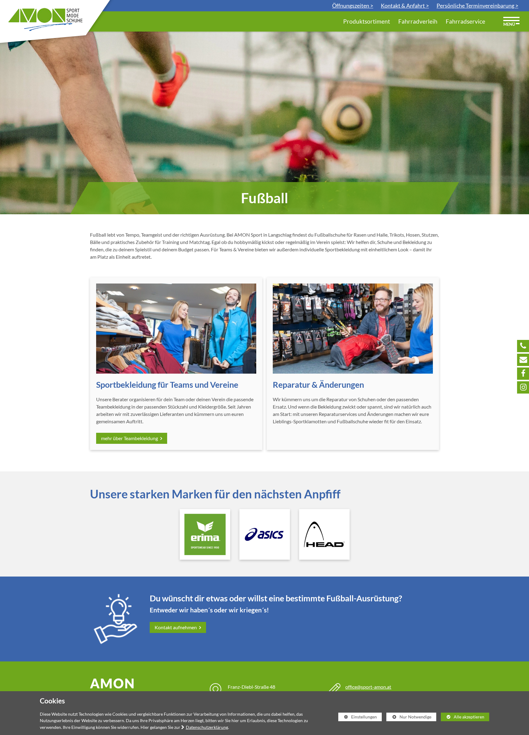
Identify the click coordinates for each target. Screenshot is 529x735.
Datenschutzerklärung (207, 727)
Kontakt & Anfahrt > (405, 5)
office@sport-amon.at (368, 687)
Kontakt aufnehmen (176, 627)
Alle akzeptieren (463, 716)
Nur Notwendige (408, 718)
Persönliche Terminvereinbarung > (477, 5)
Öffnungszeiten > (352, 5)
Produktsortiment (366, 21)
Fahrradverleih (417, 21)
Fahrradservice (465, 21)
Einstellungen (357, 718)
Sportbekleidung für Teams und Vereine (167, 385)
